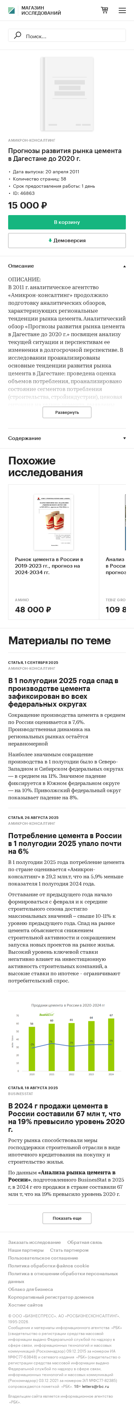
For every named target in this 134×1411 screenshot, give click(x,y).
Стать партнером (69, 1250)
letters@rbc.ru (95, 1386)
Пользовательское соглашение (43, 1258)
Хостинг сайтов (25, 1305)
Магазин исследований (41, 11)
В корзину (67, 222)
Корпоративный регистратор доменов (51, 1297)
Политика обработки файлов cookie (48, 1266)
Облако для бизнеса (30, 1289)
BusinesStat (20, 1094)
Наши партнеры (26, 1250)
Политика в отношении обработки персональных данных (63, 1278)
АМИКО (22, 600)
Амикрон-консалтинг (31, 140)
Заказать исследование (34, 1242)
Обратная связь (84, 1242)
